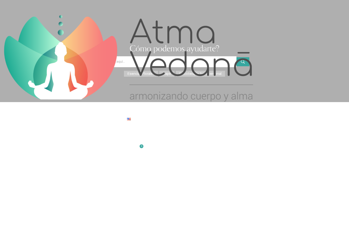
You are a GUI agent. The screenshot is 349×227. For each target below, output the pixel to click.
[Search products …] (2, 133)
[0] (2, 150)
